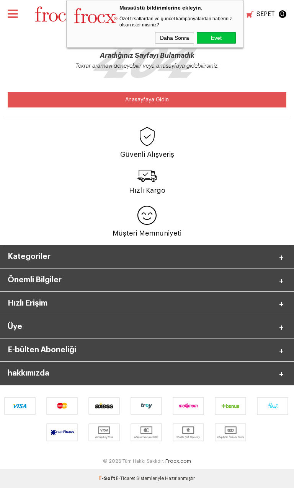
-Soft (107, 478)
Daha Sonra (174, 38)
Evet (216, 38)
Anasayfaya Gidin (147, 99)
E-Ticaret (125, 478)
